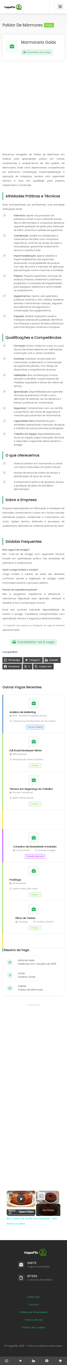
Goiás (5, 521)
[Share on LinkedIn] (33, 1361)
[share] (30, 1194)
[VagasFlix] (12, 7)
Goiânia (22, 976)
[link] (11, 1195)
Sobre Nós (33, 1297)
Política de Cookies (33, 1327)
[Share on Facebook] (47, 1361)
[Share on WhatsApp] (6, 1361)
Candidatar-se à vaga (38, 52)
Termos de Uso (33, 1319)
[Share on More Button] (60, 1361)
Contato (33, 1304)
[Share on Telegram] (20, 1361)
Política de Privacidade (33, 1312)
